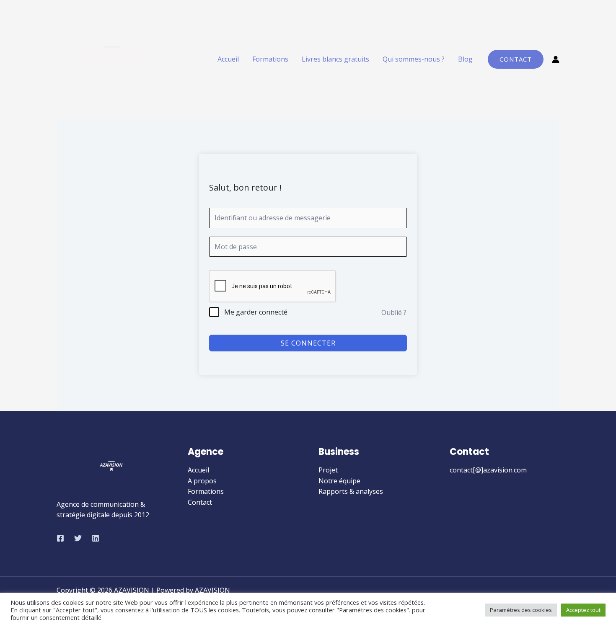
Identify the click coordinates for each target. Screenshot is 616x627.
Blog (465, 59)
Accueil (228, 59)
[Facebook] (60, 538)
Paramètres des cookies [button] (521, 610)
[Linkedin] (95, 538)
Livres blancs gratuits (335, 59)
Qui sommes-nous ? (414, 59)
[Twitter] (78, 538)
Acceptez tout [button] (583, 610)
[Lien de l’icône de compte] (555, 59)
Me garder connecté (255, 312)
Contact (200, 502)
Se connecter (308, 343)
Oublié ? (393, 312)
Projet (328, 470)
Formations (270, 59)
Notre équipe (339, 480)
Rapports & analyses (350, 491)
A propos (202, 480)
